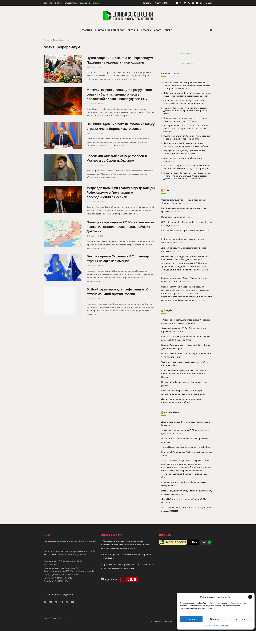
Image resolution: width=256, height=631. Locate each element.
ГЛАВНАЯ (87, 30)
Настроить (240, 618)
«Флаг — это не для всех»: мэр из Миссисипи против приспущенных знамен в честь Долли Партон (183, 373)
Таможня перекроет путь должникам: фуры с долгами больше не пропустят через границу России (185, 110)
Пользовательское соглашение (77, 2)
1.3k (101, 265)
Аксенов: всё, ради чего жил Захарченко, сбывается (183, 159)
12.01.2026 (92, 201)
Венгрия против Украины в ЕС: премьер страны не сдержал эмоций (118, 258)
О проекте (48, 2)
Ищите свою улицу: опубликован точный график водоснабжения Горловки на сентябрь (186, 137)
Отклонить (215, 618)
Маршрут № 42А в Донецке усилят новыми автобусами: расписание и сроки (184, 152)
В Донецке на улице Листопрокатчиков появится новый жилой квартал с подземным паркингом (186, 94)
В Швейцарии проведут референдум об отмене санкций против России (118, 291)
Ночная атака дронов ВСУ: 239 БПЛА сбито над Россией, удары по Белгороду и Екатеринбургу (186, 167)
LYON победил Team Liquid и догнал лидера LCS (185, 230)
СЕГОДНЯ (133, 30)
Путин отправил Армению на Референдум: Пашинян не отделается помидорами (120, 60)
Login (209, 2)
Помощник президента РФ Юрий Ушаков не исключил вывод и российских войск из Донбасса (120, 227)
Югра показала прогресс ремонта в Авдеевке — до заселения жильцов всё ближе (186, 119)
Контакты (58, 2)
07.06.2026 (92, 133)
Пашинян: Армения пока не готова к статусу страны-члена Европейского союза (121, 126)
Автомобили (171, 412)
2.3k (101, 298)
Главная (47, 40)
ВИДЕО (168, 30)
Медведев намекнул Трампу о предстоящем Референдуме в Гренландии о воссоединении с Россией (121, 192)
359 (101, 133)
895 (101, 165)
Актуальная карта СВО (111, 30)
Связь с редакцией (64, 594)
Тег (54, 40)
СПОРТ (157, 30)
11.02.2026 (92, 165)
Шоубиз (168, 310)
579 (101, 103)
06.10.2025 (92, 265)
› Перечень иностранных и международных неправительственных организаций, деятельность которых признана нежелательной (125, 544)
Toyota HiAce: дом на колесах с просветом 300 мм (185, 446)
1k (101, 67)
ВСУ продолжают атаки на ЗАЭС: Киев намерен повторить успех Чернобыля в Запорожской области (186, 128)
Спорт (167, 190)
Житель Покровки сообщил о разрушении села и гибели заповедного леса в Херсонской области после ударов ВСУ (119, 94)
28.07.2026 (92, 67)
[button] (250, 596)
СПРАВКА (146, 30)
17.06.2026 (92, 103)
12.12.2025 (92, 236)
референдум (63, 40)
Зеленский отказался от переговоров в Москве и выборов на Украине (117, 158)
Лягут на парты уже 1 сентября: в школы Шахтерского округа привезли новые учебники (185, 145)
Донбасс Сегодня (57, 618)
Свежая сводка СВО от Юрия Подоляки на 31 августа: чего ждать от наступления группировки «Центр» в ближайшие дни (186, 85)
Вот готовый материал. (172, 216)
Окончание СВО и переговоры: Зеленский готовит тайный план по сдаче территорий (184, 102)
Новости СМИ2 (187, 53)
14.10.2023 (92, 298)
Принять (191, 618)
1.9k (101, 236)
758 (101, 201)
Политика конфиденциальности (215, 625)
